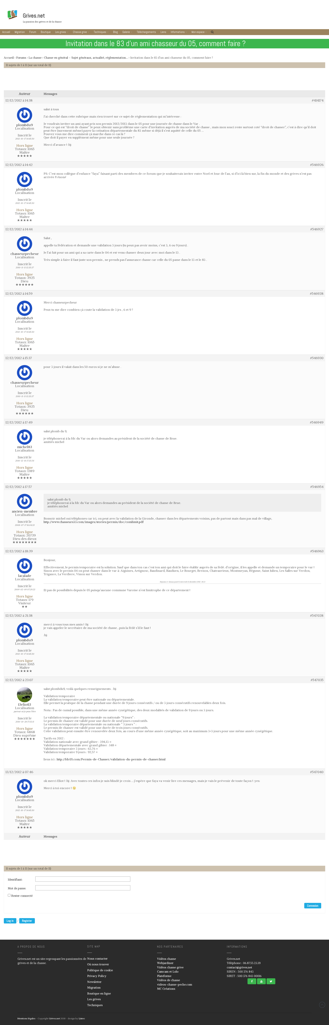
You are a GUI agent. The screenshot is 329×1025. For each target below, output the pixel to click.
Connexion (312, 905)
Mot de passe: (17, 888)
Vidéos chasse (166, 959)
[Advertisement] (164, 81)
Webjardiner (165, 963)
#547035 (317, 680)
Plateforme (164, 976)
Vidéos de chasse (168, 980)
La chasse (35, 57)
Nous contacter (97, 958)
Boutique (46, 32)
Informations (178, 32)
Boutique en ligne (99, 993)
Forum (32, 32)
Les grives (60, 32)
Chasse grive (80, 32)
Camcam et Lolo (167, 971)
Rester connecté (22, 896)
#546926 (316, 165)
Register (27, 921)
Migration (20, 32)
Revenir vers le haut (322, 1005)
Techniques (100, 32)
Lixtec (82, 1018)
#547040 (316, 772)
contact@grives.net (239, 967)
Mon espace (198, 32)
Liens (163, 32)
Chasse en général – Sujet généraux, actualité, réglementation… (86, 57)
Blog (115, 32)
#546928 (316, 293)
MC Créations (166, 989)
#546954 (316, 486)
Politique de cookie (100, 970)
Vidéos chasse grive (170, 967)
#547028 (316, 615)
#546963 (316, 551)
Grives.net (34, 15)
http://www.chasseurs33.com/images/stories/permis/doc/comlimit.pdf (94, 522)
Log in (10, 921)
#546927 (316, 229)
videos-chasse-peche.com (174, 984)
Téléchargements (146, 32)
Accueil (6, 32)
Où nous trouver (98, 964)
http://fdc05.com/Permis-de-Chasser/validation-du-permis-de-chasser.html (111, 759)
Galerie (126, 32)
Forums (21, 57)
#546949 (316, 422)
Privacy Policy (96, 976)
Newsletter (94, 982)
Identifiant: (15, 879)
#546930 (316, 358)
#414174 (317, 100)
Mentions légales (26, 1018)
